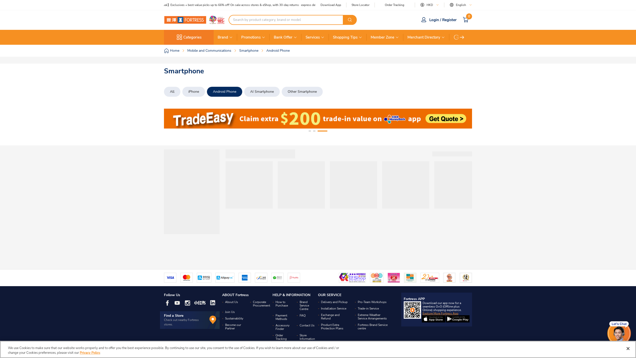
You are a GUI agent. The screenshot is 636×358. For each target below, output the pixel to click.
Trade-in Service (368, 309)
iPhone (193, 91)
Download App (330, 5)
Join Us (230, 312)
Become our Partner (233, 326)
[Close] (628, 348)
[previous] (172, 118)
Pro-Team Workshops (372, 302)
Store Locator (360, 5)
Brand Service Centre (304, 305)
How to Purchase (282, 304)
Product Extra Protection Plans (332, 326)
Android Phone (224, 91)
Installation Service (333, 309)
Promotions (251, 37)
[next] (462, 37)
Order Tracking (394, 5)
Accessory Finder (282, 327)
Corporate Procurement (261, 304)
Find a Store (174, 315)
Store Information (307, 337)
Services (313, 37)
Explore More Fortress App (440, 313)
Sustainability (234, 318)
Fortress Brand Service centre (373, 326)
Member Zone (382, 37)
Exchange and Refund (330, 316)
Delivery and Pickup (334, 302)
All (172, 91)
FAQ (303, 315)
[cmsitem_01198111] (318, 119)
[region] (318, 349)
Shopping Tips (345, 37)
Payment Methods (281, 317)
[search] (350, 20)
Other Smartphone (302, 91)
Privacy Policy (90, 353)
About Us (231, 302)
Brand (223, 37)
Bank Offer (283, 37)
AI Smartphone (262, 91)
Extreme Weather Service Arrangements (372, 316)
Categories (192, 37)
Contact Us (307, 325)
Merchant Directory (423, 37)
